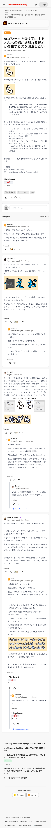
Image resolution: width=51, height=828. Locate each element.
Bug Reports (8, 774)
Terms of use (23, 821)
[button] (4, 5)
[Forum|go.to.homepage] (17, 4)
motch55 (10, 55)
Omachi (10, 372)
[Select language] (36, 4)
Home (7, 10)
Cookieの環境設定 (40, 821)
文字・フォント (23, 192)
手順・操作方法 (10, 192)
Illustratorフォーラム (32, 10)
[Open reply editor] (25, 207)
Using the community (11, 821)
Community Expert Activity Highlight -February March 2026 (24, 744)
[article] (25, 237)
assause (10, 258)
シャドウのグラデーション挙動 (15, 778)
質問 (6, 13)
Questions (7, 764)
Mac (32, 192)
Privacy (31, 821)
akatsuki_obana (13, 517)
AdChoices (38, 825)
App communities (17, 10)
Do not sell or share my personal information (18, 825)
